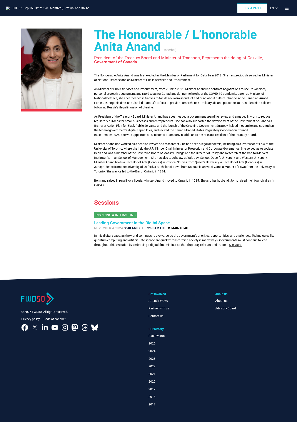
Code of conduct (54, 319)
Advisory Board (225, 308)
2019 (151, 389)
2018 (151, 396)
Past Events (156, 336)
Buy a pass (252, 8)
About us (221, 300)
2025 (151, 343)
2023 (151, 358)
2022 (151, 366)
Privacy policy (30, 319)
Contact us (155, 316)
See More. (235, 244)
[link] (274, 8)
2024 (151, 351)
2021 (151, 374)
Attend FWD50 (158, 300)
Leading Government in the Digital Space (132, 223)
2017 (151, 404)
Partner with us (158, 308)
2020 (151, 381)
